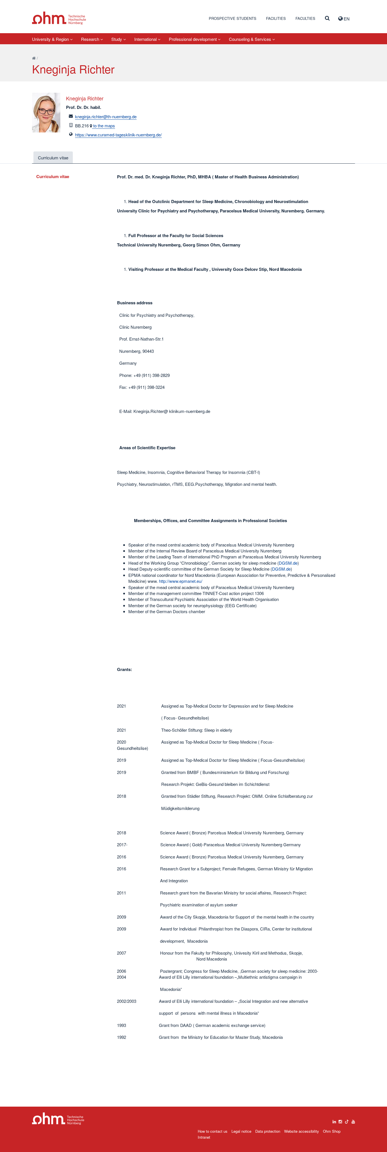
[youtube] (353, 1120)
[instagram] (340, 1120)
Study (117, 39)
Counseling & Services (250, 39)
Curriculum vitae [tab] (53, 158)
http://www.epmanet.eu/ (180, 581)
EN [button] (346, 19)
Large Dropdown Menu (58, 1118)
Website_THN (59, 18)
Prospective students (232, 18)
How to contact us (212, 1131)
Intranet (204, 1137)
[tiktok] (347, 1120)
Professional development (193, 39)
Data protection (267, 1131)
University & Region (51, 39)
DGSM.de (288, 563)
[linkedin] (334, 1120)
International (146, 39)
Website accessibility (301, 1131)
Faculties (305, 18)
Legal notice (241, 1131)
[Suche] (327, 18)
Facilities (276, 18)
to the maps (103, 125)
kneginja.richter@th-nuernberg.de (106, 116)
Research (90, 39)
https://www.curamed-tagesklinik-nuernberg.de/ (118, 135)
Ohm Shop (332, 1131)
